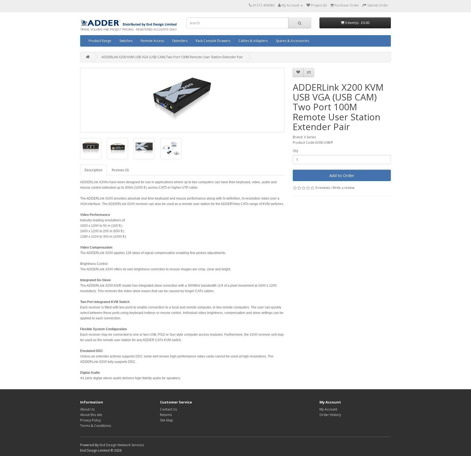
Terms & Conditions (95, 425)
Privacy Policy (90, 420)
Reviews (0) (120, 170)
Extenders (180, 40)
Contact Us (168, 409)
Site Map (166, 420)
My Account (328, 409)
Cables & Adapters (253, 40)
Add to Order (341, 175)
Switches (125, 40)
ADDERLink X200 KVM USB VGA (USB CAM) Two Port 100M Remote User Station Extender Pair (172, 57)
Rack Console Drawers (213, 40)
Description (93, 170)
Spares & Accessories (292, 40)
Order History (330, 414)
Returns (166, 414)
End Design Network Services (121, 445)
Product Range (100, 40)
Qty (295, 150)
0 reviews (322, 187)
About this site (91, 414)
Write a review (343, 187)
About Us (87, 409)
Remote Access (152, 40)
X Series (310, 137)
